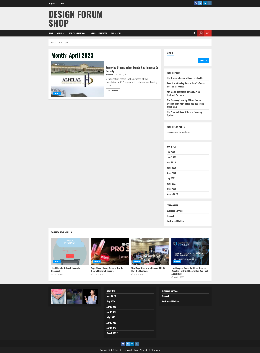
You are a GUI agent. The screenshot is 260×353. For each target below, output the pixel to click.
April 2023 (171, 183)
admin (110, 75)
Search (170, 53)
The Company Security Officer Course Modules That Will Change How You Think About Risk (185, 103)
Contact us (116, 33)
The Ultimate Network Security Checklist (185, 78)
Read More (113, 90)
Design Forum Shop (75, 18)
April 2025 (171, 173)
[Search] (194, 33)
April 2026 (171, 167)
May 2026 (171, 162)
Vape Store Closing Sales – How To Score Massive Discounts (110, 251)
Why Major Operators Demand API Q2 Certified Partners (183, 93)
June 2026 (171, 157)
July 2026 (171, 152)
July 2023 (171, 178)
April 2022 (171, 189)
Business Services (98, 33)
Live (207, 33)
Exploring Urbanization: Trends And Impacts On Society (77, 79)
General (61, 33)
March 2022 (172, 194)
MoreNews (140, 350)
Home (50, 33)
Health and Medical (77, 33)
